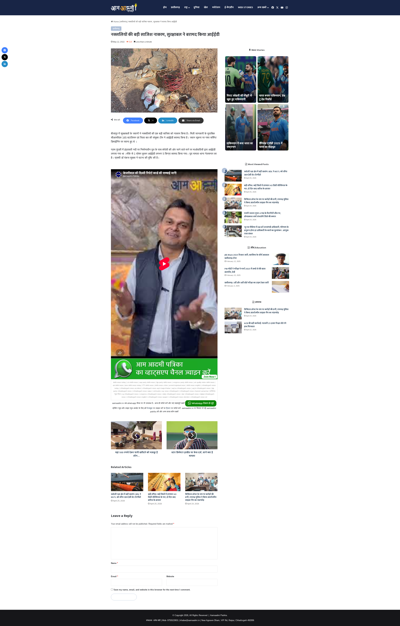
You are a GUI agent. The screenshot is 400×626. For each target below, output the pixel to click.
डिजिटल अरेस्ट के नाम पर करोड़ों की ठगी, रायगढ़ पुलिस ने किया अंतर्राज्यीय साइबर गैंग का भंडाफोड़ (200, 497)
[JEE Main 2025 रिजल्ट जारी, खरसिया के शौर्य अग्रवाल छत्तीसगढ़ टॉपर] (280, 259)
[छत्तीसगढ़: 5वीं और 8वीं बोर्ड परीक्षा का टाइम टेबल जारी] (280, 287)
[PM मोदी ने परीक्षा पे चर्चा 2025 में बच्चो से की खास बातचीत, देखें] (280, 273)
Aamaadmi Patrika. (219, 615)
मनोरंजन (216, 7)
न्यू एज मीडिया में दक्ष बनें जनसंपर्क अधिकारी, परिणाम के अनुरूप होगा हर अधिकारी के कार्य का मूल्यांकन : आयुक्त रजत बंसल (266, 230)
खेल (206, 7)
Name (114, 563)
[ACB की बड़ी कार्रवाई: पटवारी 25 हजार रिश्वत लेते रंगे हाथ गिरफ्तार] (233, 327)
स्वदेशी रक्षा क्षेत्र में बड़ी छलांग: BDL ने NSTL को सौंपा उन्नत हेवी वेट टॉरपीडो (126, 495)
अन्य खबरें (261, 7)
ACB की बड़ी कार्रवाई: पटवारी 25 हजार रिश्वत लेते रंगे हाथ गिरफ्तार (265, 324)
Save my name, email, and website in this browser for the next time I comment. (152, 590)
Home (116, 21)
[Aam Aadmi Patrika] (124, 7)
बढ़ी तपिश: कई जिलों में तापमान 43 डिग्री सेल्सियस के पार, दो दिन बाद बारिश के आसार (162, 497)
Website (170, 576)
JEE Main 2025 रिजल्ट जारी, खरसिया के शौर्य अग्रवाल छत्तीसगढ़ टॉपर (247, 256)
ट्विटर (168, 408)
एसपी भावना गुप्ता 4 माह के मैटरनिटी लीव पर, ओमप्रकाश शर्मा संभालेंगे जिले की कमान (262, 214)
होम (165, 7)
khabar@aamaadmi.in (190, 620)
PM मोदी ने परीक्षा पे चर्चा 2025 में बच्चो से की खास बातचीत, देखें (245, 270)
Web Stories (245, 7)
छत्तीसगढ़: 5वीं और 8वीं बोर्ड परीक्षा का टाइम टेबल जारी (247, 282)
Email (114, 576)
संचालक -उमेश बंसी (153, 620)
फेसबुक (149, 408)
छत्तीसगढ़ (175, 7)
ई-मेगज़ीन (229, 7)
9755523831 (172, 620)
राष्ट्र (186, 7)
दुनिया (197, 7)
